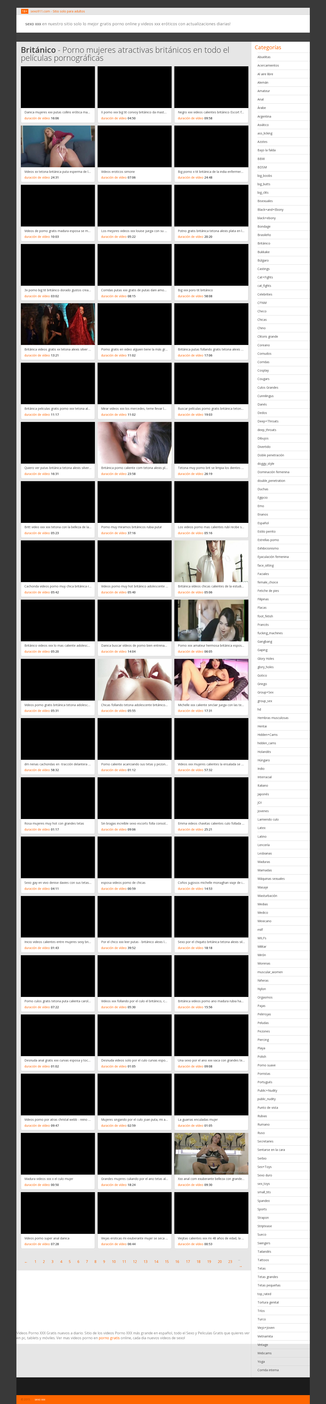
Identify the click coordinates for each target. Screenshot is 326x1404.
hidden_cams (266, 743)
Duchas (262, 489)
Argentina (264, 116)
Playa (261, 1048)
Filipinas (263, 599)
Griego (262, 684)
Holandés (264, 752)
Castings (263, 269)
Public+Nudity (267, 1090)
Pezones (263, 1031)
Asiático (263, 125)
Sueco (261, 1234)
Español (263, 523)
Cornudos (264, 353)
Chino (261, 328)
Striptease (264, 1226)
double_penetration (271, 481)
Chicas (262, 319)
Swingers (263, 1243)
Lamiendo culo (268, 819)
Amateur (263, 91)
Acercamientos (268, 65)
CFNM (262, 303)
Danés (262, 404)
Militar (261, 946)
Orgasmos (265, 997)
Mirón (261, 955)
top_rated (264, 1294)
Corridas (263, 362)
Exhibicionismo (268, 548)
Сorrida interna (268, 1370)
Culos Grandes (267, 387)
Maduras (263, 862)
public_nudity (266, 1099)
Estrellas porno (268, 540)
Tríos (261, 1311)
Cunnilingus (265, 396)
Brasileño (264, 235)
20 (220, 1261)
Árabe (261, 108)
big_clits (263, 192)
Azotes (262, 142)
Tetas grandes (267, 1277)
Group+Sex (265, 692)
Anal (260, 99)
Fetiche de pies (268, 591)
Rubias (262, 1116)
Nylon (261, 989)
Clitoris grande (267, 336)
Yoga (261, 1361)
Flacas (262, 607)
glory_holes (265, 667)
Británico (263, 243)
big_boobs (264, 175)
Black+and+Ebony (270, 209)
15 (167, 1261)
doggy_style (265, 463)
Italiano (262, 785)
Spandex (263, 1201)
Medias (262, 904)
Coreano (263, 345)
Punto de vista (267, 1107)
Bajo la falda (266, 150)
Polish (261, 1056)
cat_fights (264, 286)
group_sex (264, 701)
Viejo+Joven (266, 1327)
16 (177, 1261)
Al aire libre (265, 74)
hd (259, 709)
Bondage (264, 226)
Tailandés (264, 1251)
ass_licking (264, 133)
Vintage (262, 1345)
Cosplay (263, 370)
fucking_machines (270, 633)
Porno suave (266, 1065)
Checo (262, 311)
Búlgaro (263, 260)
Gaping (262, 650)
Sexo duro (264, 1175)
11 (124, 1261)
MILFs (261, 938)
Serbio (262, 1158)
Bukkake (263, 252)
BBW (261, 159)
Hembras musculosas (273, 718)
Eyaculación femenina (273, 557)
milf (260, 929)
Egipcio (262, 497)
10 (114, 1261)
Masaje (262, 887)
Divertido (264, 447)
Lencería (263, 845)
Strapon (263, 1217)
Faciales (263, 574)
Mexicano (264, 921)
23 (230, 1261)
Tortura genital (268, 1302)
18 (198, 1261)
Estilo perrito (266, 531)
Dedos (262, 413)
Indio (261, 768)
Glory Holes (265, 658)
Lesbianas (264, 853)
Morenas (263, 963)
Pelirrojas (264, 1014)
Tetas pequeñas (269, 1285)
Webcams (264, 1353)
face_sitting (265, 565)
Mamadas (264, 870)
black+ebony (266, 218)
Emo (260, 506)
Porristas (263, 1073)
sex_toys (263, 1183)
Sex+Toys (264, 1167)
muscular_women (270, 972)
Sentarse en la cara (271, 1150)
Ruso (261, 1133)
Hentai (262, 726)
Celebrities (264, 294)
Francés (263, 624)
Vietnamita (265, 1336)
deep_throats (266, 430)
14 (156, 1261)
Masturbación (267, 896)
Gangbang (264, 641)
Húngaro (263, 760)
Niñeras (263, 980)
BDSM (262, 167)
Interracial (264, 777)
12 (135, 1261)
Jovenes (263, 811)
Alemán (262, 82)
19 (209, 1261)
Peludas (263, 1023)
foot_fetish (265, 616)
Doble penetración (270, 455)
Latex (261, 828)
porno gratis (109, 1337)
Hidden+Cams (267, 735)
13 (145, 1261)
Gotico (262, 675)
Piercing (263, 1040)
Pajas (261, 1006)
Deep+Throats (268, 421)
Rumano (263, 1124)
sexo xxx (33, 23)
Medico (262, 912)
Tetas (261, 1268)
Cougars (263, 379)
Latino (262, 836)
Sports (262, 1209)
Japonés (263, 794)
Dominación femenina (273, 472)
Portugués (264, 1082)
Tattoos (263, 1260)
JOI (259, 802)
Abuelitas (264, 57)
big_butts (263, 184)
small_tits (264, 1192)
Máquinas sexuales (271, 878)
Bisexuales (265, 201)
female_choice (267, 582)
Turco (261, 1319)
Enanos (262, 514)
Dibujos (263, 438)
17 (188, 1261)
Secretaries (265, 1141)
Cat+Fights (265, 277)
